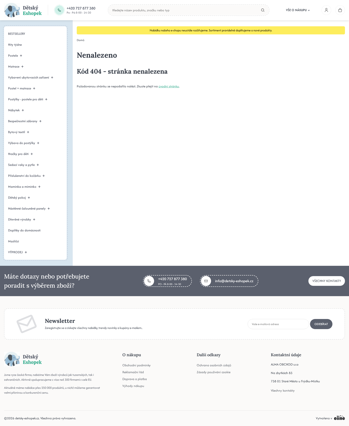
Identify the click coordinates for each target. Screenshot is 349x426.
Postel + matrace (19, 88)
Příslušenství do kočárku (24, 175)
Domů (80, 40)
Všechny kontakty (326, 281)
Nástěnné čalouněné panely (27, 208)
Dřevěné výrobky (19, 219)
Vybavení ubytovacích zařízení (28, 77)
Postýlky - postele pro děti (25, 99)
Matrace (13, 66)
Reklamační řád (133, 372)
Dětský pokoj (17, 197)
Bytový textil (16, 132)
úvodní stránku (169, 86)
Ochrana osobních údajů (214, 365)
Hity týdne (15, 44)
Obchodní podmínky (136, 365)
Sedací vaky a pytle (21, 164)
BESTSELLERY (16, 33)
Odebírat (321, 324)
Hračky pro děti (18, 154)
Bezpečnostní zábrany (22, 121)
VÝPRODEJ (15, 252)
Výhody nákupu (133, 386)
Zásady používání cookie (213, 372)
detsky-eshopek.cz (27, 418)
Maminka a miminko (22, 186)
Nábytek (14, 110)
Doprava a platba (134, 379)
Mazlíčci (13, 241)
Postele (13, 55)
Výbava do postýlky (21, 143)
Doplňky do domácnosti (24, 230)
